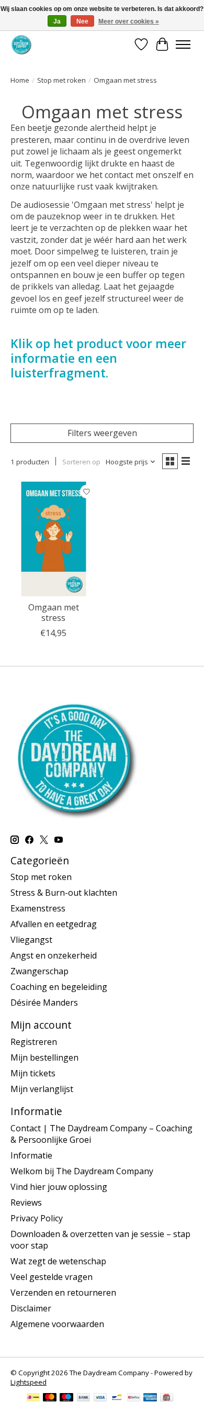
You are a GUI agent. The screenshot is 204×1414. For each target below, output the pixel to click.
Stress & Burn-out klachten (63, 892)
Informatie (31, 1155)
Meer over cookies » (128, 21)
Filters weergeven (102, 433)
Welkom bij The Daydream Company (81, 1171)
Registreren (33, 1042)
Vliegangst (31, 939)
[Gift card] (166, 1398)
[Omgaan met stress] (53, 539)
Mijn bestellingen (44, 1057)
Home (19, 80)
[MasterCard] (49, 1398)
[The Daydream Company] (21, 44)
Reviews (26, 1202)
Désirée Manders (44, 1002)
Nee (82, 21)
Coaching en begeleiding (58, 987)
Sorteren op (81, 461)
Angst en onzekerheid (53, 955)
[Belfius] (133, 1398)
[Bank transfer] (83, 1398)
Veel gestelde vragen (51, 1277)
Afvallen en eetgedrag (53, 924)
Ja (57, 21)
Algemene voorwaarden (57, 1324)
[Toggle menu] (183, 44)
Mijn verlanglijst (41, 1089)
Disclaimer (30, 1308)
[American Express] (150, 1398)
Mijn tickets (32, 1073)
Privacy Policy (36, 1218)
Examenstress (37, 908)
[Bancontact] (116, 1398)
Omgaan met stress (53, 612)
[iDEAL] (33, 1398)
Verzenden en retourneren (63, 1292)
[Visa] (100, 1398)
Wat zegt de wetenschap (58, 1261)
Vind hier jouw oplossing (58, 1187)
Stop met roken (61, 80)
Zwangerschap (39, 971)
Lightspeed (28, 1382)
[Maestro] (66, 1398)
